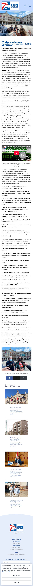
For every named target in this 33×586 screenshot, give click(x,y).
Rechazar (16, 579)
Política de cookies (6, 571)
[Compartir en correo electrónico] (23, 378)
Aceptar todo (16, 575)
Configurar (16, 582)
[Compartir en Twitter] (16, 378)
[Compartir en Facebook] (9, 378)
